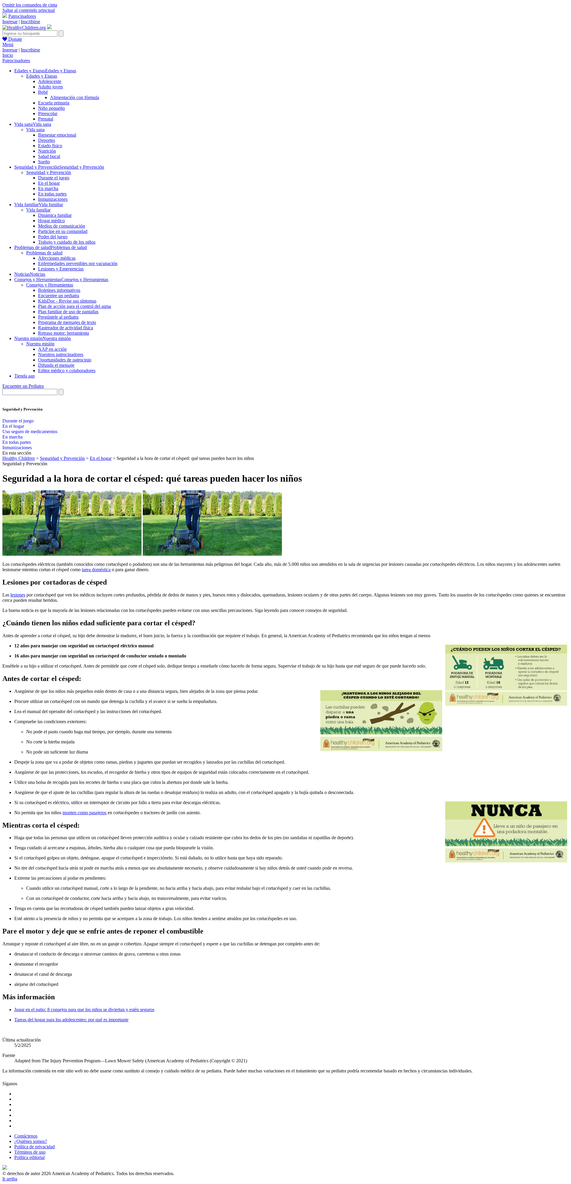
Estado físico (50, 145)
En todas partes (52, 193)
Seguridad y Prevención (48, 172)
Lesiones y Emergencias (61, 268)
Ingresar (10, 21)
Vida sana (35, 129)
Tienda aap (24, 375)
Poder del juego (53, 236)
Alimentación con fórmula (74, 97)
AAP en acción (52, 349)
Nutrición (47, 151)
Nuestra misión (40, 343)
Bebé (43, 92)
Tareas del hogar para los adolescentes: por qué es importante (71, 1019)
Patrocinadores (22, 16)
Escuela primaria (53, 102)
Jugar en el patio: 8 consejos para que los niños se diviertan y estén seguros (84, 1009)
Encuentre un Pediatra (23, 386)
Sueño (44, 161)
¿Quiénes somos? (30, 1141)
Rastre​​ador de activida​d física (65, 327)
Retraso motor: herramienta (63, 333)
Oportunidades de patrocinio (64, 359)
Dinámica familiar (55, 215)
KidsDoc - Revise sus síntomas (67, 300)
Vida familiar (38, 209)
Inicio (7, 55)
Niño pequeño (51, 108)
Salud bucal (49, 156)
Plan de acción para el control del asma (74, 306)
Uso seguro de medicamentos (29, 431)
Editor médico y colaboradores (66, 370)
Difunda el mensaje (56, 365)
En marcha (48, 188)
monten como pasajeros (84, 812)
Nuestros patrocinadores (60, 354)
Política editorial (29, 1157)
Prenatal (45, 118)
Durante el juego (53, 177)
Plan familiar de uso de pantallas (68, 311)
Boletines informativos (59, 290)
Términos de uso (30, 1152)
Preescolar (47, 113)
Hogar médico (51, 220)
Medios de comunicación (61, 225)
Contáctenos (25, 1135)
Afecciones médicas (57, 258)
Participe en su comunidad (62, 231)
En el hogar (49, 183)
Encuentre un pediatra (58, 295)
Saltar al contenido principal (28, 10)
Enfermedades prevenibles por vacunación (77, 263)
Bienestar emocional (57, 134)
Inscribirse (30, 21)
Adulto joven (50, 86)
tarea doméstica (96, 569)
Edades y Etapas (41, 76)
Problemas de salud (44, 252)
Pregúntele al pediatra (58, 317)
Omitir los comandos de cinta (29, 4)
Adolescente (49, 81)
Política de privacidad (34, 1146)
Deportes (46, 140)
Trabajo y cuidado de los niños (66, 242)
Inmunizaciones (53, 199)
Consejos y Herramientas (49, 284)
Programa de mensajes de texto (67, 322)
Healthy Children (18, 458)
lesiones (17, 594)
